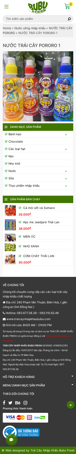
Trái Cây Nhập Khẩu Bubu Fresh (52, 450)
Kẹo (11, 156)
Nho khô (14, 163)
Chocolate (15, 141)
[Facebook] (4, 403)
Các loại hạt (16, 149)
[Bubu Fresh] (38, 7)
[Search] (66, 18)
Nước (12, 171)
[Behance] (17, 403)
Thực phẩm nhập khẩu (23, 185)
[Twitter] (10, 403)
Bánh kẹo (14, 134)
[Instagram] (25, 403)
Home (7, 28)
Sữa (11, 178)
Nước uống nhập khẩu (30, 28)
